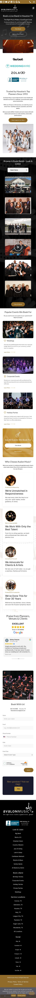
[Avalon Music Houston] (19, 2)
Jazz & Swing (18, 849)
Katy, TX (18, 912)
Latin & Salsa (18, 852)
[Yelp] (14, 2)
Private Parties (18, 888)
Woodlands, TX (18, 927)
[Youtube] (6, 2)
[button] (18, 184)
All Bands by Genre (18, 868)
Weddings (18, 892)
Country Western (18, 845)
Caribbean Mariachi (18, 856)
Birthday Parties (18, 877)
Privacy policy (21, 995)
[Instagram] (4, 2)
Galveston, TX (18, 905)
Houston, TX (18, 908)
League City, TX (18, 916)
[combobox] (5, 737)
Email (4, 724)
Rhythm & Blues (18, 860)
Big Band (18, 833)
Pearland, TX (18, 920)
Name (4, 715)
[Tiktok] (9, 2)
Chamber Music (18, 841)
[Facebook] (1, 2)
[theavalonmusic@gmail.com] (34, 2)
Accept (13, 995)
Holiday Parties (18, 884)
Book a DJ (18, 837)
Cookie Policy (18, 984)
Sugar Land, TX (18, 924)
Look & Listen (18, 829)
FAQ (18, 789)
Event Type (5, 751)
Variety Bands (18, 864)
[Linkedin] (11, 2)
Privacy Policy (12, 982)
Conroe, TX (18, 901)
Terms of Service (23, 982)
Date (4, 742)
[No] (32, 993)
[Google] (17, 2)
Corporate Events (18, 880)
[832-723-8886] (30, 2)
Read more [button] (8, 654)
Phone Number (7, 733)
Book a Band (18, 873)
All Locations (18, 931)
